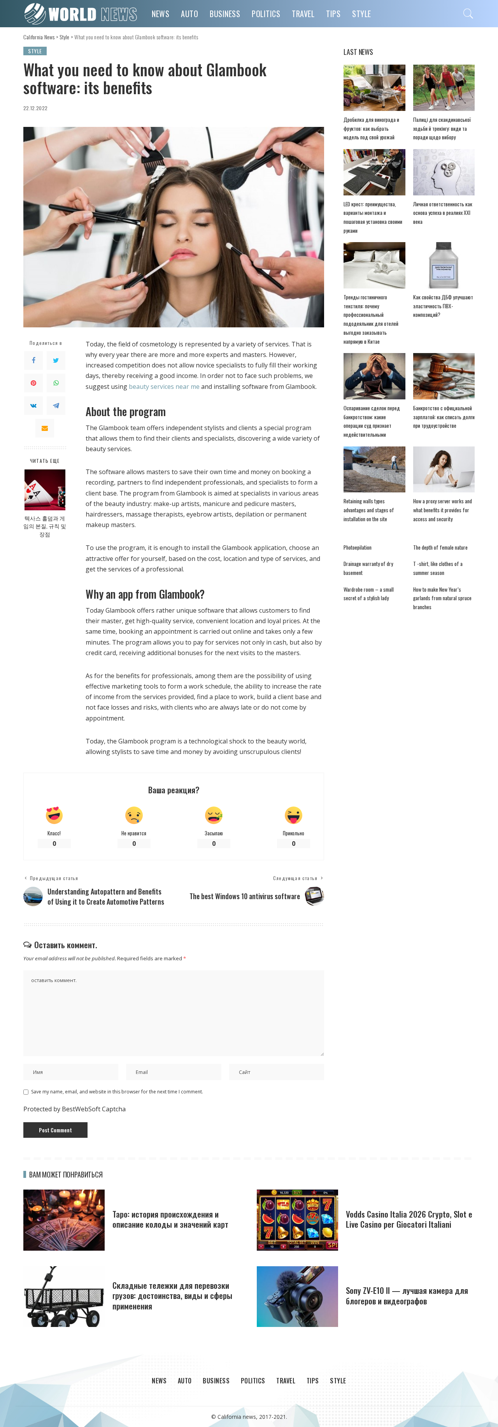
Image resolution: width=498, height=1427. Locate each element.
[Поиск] (468, 13)
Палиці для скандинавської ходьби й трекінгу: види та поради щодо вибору (442, 128)
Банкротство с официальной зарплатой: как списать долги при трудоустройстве (444, 416)
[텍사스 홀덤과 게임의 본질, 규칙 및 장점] (45, 489)
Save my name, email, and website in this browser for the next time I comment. (117, 1091)
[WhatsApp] (56, 382)
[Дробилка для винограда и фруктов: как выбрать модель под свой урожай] (374, 88)
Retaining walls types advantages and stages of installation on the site (369, 509)
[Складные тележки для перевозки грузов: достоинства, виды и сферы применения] (64, 1296)
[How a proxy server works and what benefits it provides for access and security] (444, 469)
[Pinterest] (33, 382)
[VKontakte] (33, 405)
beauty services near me (164, 386)
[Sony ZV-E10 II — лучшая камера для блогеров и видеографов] (297, 1296)
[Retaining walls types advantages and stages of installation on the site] (374, 469)
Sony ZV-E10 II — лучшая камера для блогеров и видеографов (407, 1295)
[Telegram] (56, 405)
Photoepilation (358, 547)
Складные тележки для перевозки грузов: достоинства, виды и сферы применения (172, 1295)
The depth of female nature (440, 547)
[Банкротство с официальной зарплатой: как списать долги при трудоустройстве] (444, 376)
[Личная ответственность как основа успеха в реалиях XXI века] (444, 172)
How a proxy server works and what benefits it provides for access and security (442, 509)
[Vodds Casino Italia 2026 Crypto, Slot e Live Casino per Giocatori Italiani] (297, 1220)
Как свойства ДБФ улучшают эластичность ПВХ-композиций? (443, 305)
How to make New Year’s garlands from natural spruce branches (442, 598)
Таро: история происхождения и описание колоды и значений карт (170, 1219)
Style (35, 51)
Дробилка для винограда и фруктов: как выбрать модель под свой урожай (371, 128)
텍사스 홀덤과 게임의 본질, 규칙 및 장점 (44, 526)
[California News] (81, 13)
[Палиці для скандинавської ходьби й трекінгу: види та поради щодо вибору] (444, 88)
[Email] (44, 427)
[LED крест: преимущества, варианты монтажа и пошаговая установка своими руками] (374, 172)
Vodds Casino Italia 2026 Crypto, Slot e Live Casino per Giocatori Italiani (409, 1219)
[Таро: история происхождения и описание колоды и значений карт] (64, 1220)
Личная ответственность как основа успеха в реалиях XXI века (442, 212)
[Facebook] (33, 360)
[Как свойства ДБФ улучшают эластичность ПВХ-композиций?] (444, 265)
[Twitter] (56, 360)
